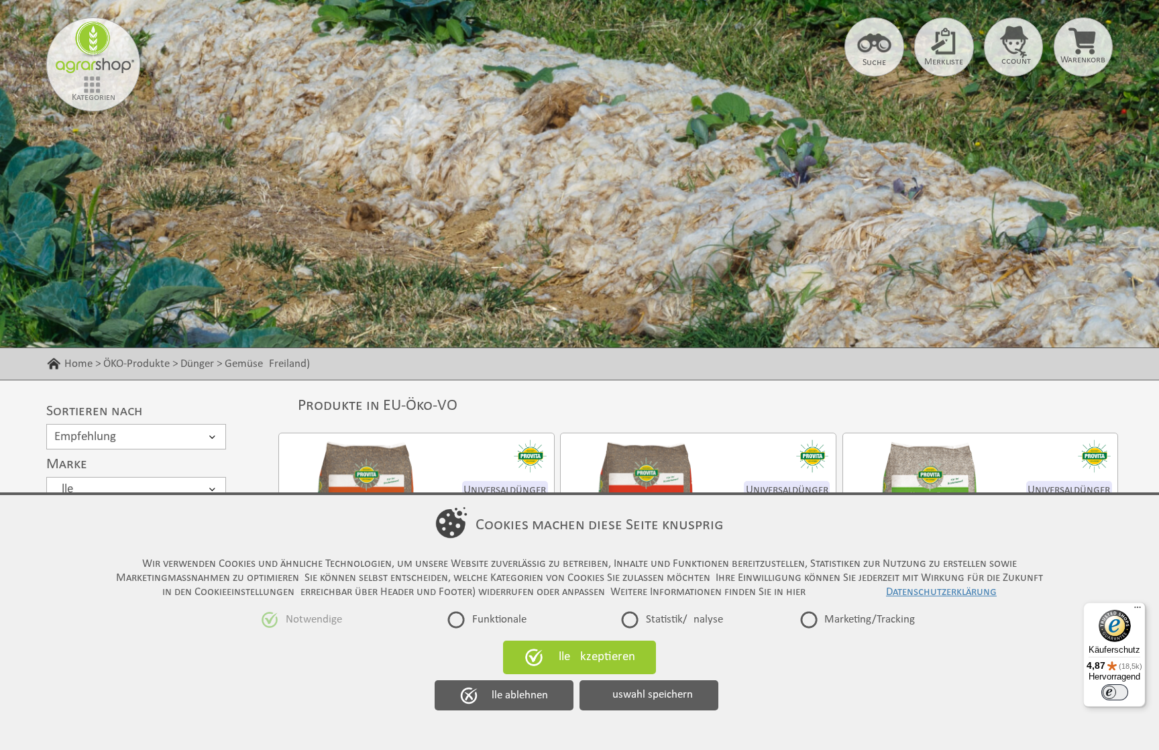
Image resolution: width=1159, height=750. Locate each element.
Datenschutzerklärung (941, 592)
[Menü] (1137, 610)
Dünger (197, 364)
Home (78, 364)
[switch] (1114, 692)
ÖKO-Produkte (136, 364)
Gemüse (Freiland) (267, 364)
